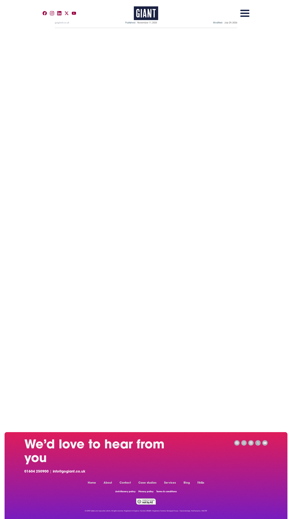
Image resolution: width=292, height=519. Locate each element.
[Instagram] (52, 13)
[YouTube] (74, 13)
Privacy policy (146, 492)
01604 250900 (36, 471)
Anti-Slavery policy (125, 492)
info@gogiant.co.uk (69, 471)
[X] (66, 13)
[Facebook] (45, 13)
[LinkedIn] (59, 13)
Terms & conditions (166, 492)
